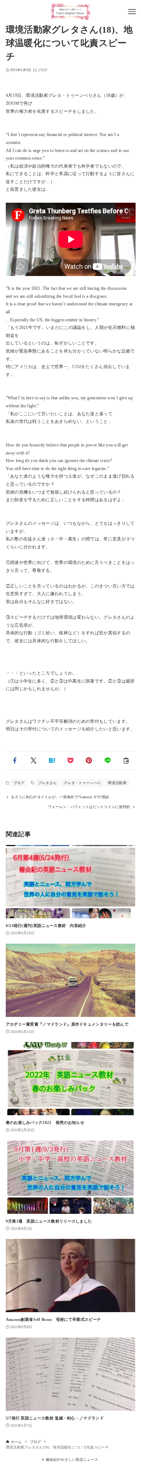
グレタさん (47, 783)
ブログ (42, 70)
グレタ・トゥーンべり (82, 783)
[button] (15, 760)
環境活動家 (117, 783)
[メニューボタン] (132, 11)
